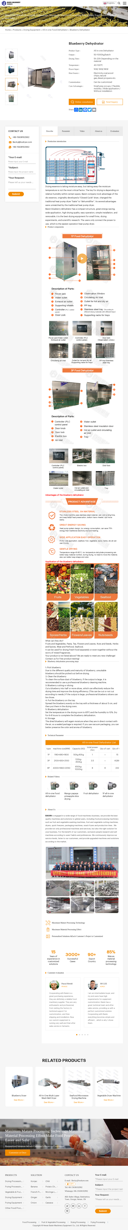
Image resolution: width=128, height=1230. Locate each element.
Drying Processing (78, 1222)
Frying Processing (98, 1222)
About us (98, 131)
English (110, 3)
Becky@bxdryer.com (22, 142)
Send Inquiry (112, 102)
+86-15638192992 (21, 137)
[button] (76, 1034)
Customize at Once (17, 1152)
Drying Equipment (31, 30)
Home (8, 30)
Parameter (66, 131)
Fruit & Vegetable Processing (53, 1222)
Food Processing (29, 1222)
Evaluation (114, 131)
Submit (16, 194)
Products (17, 30)
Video (82, 131)
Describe (49, 131)
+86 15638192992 (75, 1187)
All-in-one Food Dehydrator (55, 30)
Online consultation (84, 102)
